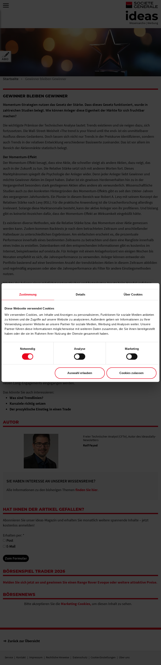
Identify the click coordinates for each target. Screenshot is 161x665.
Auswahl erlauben (79, 373)
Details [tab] (80, 294)
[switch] (79, 356)
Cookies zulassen (131, 373)
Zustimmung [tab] (28, 294)
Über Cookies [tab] (133, 294)
